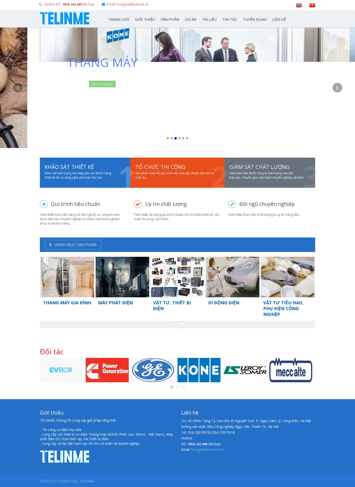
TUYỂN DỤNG (254, 19)
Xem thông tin (75, 82)
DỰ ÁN (190, 19)
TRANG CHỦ (118, 19)
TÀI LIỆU (209, 19)
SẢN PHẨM (170, 19)
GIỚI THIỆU (145, 19)
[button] (18, 115)
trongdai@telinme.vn (207, 449)
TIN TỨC (229, 19)
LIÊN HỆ (279, 19)
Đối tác (52, 351)
